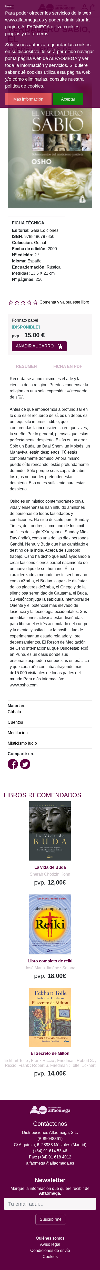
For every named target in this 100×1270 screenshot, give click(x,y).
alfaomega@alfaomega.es (50, 1163)
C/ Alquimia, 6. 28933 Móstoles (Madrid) (50, 1145)
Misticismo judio (22, 743)
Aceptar (68, 99)
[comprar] (35, 811)
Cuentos (15, 722)
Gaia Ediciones (44, 230)
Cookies (50, 1256)
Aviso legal (50, 1244)
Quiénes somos (50, 1238)
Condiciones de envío (50, 1250)
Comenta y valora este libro (64, 302)
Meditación (18, 733)
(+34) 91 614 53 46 (50, 1151)
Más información (28, 99)
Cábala (14, 712)
